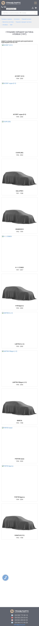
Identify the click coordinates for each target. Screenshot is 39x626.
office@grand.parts (5, 7)
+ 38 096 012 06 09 (20, 623)
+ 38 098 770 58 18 (20, 615)
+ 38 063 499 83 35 (20, 620)
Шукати (35, 13)
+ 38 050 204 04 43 (20, 618)
